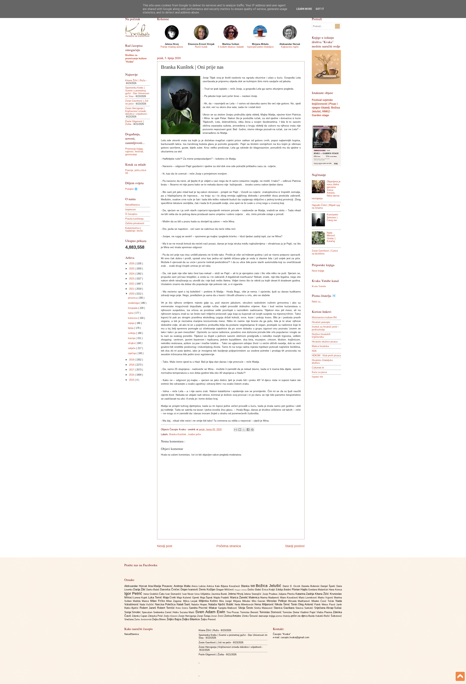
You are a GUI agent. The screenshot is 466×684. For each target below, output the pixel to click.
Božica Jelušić (269, 585)
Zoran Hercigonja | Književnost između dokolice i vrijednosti (136, 111)
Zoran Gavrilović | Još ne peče (215, 642)
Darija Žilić (139, 589)
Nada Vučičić (147, 604)
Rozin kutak (201, 46)
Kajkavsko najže (290, 46)
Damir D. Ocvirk (292, 586)
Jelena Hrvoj (236, 593)
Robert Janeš (148, 607)
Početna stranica (228, 546)
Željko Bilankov (191, 619)
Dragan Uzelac (241, 590)
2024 (132, 273)
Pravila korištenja (134, 218)
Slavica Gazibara (284, 607)
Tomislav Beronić (249, 612)
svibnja (132, 333)
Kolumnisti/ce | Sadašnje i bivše (134, 229)
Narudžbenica (132, 204)
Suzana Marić (187, 612)
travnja (132, 338)
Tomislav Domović (271, 612)
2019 (132, 359)
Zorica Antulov (233, 615)
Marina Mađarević (270, 597)
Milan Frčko (158, 600)
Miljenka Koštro (209, 600)
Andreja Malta (182, 585)
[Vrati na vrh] (460, 677)
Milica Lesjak (191, 601)
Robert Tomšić (166, 607)
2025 (132, 268)
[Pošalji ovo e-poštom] (235, 429)
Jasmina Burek (219, 594)
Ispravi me (317, 376)
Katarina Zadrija (305, 593)
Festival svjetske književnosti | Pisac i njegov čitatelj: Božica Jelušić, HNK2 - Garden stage (326, 107)
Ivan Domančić (173, 594)
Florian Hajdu (300, 589)
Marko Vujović (326, 597)
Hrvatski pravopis (321, 322)
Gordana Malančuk (318, 589)
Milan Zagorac (174, 601)
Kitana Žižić (322, 593)
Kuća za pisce (319, 372)
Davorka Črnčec (170, 589)
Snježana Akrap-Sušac (328, 607)
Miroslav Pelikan (277, 600)
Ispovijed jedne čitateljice (260, 46)
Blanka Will (248, 585)
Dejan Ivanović (190, 589)
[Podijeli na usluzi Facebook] (248, 429)
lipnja (131, 328)
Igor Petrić (133, 593)
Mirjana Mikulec (242, 601)
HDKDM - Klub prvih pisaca (326, 355)
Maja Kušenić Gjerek (188, 597)
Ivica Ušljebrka (202, 594)
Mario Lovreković (308, 597)
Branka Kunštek (178, 434)
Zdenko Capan (140, 616)
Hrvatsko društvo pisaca (324, 341)
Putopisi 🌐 (131, 189)
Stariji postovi (295, 546)
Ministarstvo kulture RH (324, 317)
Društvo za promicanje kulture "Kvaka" (136, 58)
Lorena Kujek (140, 597)
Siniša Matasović (264, 608)
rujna (131, 313)
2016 (132, 374)
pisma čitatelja (283, 616)
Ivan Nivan (188, 594)
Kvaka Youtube (319, 286)
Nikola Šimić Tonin (286, 604)
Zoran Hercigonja (187, 616)
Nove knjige (318, 270)
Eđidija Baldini (284, 589)
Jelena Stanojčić (253, 594)
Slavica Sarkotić (304, 608)
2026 (132, 263)
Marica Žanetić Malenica (245, 597)
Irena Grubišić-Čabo (154, 594)
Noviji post (164, 546)
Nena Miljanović (264, 604)
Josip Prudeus (270, 594)
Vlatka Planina (325, 612)
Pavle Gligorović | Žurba (211, 654)
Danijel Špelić (328, 586)
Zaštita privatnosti (134, 223)
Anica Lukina (199, 586)
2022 (132, 283)
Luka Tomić (155, 597)
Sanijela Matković (228, 608)
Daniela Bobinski (311, 586)
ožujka (132, 343)
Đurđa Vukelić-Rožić (319, 616)
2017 (132, 369)
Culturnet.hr (318, 367)
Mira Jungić (226, 601)
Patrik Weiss (321, 604)
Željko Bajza (174, 619)
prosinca (133, 297)
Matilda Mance (141, 601)
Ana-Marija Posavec (161, 585)
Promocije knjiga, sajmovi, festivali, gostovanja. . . (134, 151)
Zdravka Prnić (156, 616)
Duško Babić (255, 589)
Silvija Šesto (246, 607)
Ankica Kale (214, 586)
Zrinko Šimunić (250, 616)
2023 (132, 278)
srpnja (131, 323)
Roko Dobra (182, 608)
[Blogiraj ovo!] (240, 429)
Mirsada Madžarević (299, 601)
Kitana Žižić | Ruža (135, 80)
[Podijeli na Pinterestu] (252, 429)
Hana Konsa (335, 589)
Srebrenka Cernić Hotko (166, 612)
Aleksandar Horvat (136, 585)
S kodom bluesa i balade (231, 46)
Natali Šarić (184, 604)
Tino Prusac (233, 612)
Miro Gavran (259, 601)
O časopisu (131, 214)
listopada (133, 308)
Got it (320, 8)
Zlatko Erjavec (171, 616)
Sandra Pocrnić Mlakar (203, 607)
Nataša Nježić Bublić (221, 604)
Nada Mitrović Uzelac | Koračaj (331, 236)
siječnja (132, 353)
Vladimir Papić (308, 612)
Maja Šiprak (207, 597)
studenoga (134, 303)
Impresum (130, 209)
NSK (314, 351)
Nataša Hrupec (199, 604)
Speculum (147, 612)
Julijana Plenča (286, 594)
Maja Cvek (170, 597)
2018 (132, 364)
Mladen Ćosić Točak (323, 601)
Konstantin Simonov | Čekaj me (332, 217)
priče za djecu (299, 615)
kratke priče (194, 434)
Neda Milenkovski (245, 604)
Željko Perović (208, 619)
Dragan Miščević (225, 589)
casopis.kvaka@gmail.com (295, 637)
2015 (132, 379)
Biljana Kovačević (231, 586)
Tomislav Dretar (291, 612)
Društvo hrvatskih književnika (321, 335)
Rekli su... (317, 301)
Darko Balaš (153, 589)
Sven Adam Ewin (210, 612)
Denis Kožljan (207, 589)
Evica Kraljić (269, 589)
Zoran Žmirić (217, 616)
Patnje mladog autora (172, 46)
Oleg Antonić (306, 604)
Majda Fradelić (222, 597)
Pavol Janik (335, 604)
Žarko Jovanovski (143, 619)
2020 (132, 293)
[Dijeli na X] (244, 429)
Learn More (304, 8)
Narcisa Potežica (166, 604)
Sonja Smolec (133, 612)
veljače (132, 348)
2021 (132, 288)
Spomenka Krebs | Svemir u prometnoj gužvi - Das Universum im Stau (137, 91)
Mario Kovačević (289, 597)
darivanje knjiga (267, 616)
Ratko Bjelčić (132, 608)
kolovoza (133, 318)
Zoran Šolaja (204, 616)
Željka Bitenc (159, 619)
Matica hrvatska (320, 346)
